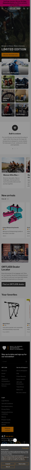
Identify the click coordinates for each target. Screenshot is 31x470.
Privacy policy (25, 448)
